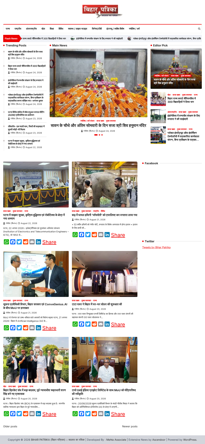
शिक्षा (52, 28)
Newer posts (129, 426)
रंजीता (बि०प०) (16, 58)
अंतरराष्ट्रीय (31, 28)
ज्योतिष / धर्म (134, 28)
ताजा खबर (100, 121)
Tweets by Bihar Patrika (156, 247)
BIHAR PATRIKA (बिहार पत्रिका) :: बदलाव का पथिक (58, 439)
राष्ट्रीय (18, 28)
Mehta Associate (116, 439)
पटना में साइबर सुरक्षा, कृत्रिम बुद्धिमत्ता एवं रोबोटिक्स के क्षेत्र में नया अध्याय (24, 142)
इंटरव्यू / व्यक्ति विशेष (115, 28)
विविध (61, 28)
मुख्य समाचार (111, 121)
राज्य (8, 28)
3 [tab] (102, 135)
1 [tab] (96, 135)
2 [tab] (99, 135)
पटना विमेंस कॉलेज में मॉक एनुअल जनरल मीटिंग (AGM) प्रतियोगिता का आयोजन (26, 113)
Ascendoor (158, 439)
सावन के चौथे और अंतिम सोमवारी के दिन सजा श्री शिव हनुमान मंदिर (98, 125)
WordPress (189, 439)
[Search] (199, 28)
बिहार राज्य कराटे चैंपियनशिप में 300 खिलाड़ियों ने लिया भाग (29, 38)
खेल (43, 28)
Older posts (10, 426)
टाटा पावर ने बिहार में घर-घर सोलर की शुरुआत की (97, 304)
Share (49, 242)
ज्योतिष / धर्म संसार (87, 121)
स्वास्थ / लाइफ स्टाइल (77, 28)
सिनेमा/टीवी (97, 28)
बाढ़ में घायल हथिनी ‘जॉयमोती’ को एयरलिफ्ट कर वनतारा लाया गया (104, 215)
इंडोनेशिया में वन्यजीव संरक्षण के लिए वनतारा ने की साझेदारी (86, 38)
